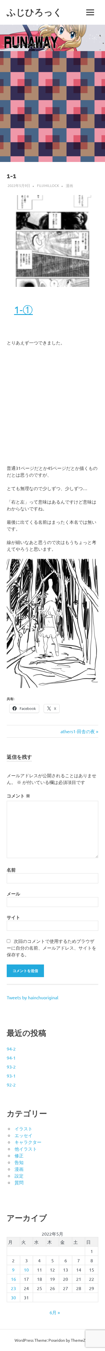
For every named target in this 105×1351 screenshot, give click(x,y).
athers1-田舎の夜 (77, 731)
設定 (19, 1175)
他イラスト (26, 1148)
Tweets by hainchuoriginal (32, 997)
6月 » (55, 1312)
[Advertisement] (52, 106)
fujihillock (48, 185)
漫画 (69, 185)
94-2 (11, 1048)
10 (26, 1269)
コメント (18, 796)
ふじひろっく (34, 12)
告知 (19, 1162)
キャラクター (28, 1142)
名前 (11, 870)
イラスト (23, 1128)
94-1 (11, 1057)
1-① (23, 309)
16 (13, 1279)
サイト (13, 917)
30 (13, 1297)
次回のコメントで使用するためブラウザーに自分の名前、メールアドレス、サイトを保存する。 (51, 947)
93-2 (11, 1066)
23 (13, 1288)
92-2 (11, 1084)
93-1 (11, 1075)
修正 (19, 1155)
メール (13, 894)
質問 (19, 1182)
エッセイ (23, 1135)
